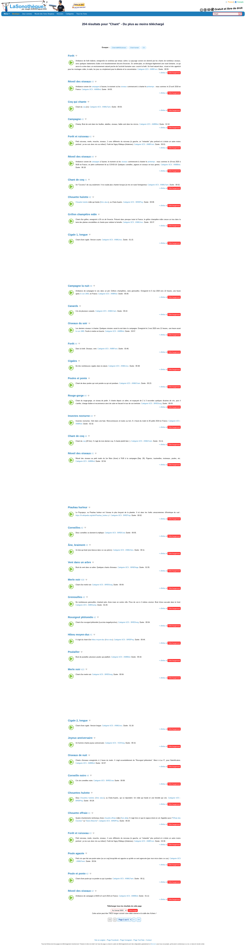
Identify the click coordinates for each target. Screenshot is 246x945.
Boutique (15, 14)
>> (139, 920)
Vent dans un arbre (79, 562)
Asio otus (108, 640)
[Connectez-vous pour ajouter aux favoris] (76, 55)
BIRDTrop (127, 515)
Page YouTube (139, 940)
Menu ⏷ (7, 14)
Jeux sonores (27, 14)
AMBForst (153, 69)
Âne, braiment (78, 545)
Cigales (72, 360)
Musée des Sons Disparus (44, 14)
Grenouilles (76, 597)
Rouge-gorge (77, 395)
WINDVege (134, 567)
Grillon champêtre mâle (82, 214)
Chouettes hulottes (87, 798)
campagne (95, 87)
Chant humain (134, 47)
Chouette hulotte (79, 197)
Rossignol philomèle (82, 617)
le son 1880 (80, 331)
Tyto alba (124, 818)
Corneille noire (78, 775)
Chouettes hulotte (79, 792)
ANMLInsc (139, 222)
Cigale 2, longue (78, 720)
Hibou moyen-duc (80, 634)
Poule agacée (76, 853)
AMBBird (97, 89)
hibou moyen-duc (98, 640)
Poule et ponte (78, 873)
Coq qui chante (77, 101)
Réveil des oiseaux (81, 81)
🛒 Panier (229, 2)
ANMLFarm (106, 107)
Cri (144, 47)
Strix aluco (104, 202)
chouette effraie (110, 818)
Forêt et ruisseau (79, 136)
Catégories (70, 14)
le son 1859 (84, 294)
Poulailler (74, 651)
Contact (149, 940)
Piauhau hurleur (77, 507)
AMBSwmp (92, 605)
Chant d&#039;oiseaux (119, 47)
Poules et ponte (77, 378)
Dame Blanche (91, 821)
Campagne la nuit (80, 285)
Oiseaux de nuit (77, 755)
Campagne (76, 119)
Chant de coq (77, 179)
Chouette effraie (79, 813)
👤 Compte (239, 2)
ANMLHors (129, 550)
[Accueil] (123, 6)
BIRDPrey (139, 202)
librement (153, 944)
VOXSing (121, 743)
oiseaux (124, 87)
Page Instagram (126, 940)
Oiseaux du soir (77, 323)
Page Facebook (113, 940)
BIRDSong (158, 403)
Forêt (71, 55)
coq (84, 107)
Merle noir (76, 579)
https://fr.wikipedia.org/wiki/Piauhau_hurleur (92, 515)
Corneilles (75, 527)
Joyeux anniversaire (80, 737)
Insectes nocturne (80, 415)
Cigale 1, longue (78, 234)
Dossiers (60, 14)
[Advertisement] (123, 36)
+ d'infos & (169, 73)
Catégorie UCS (142, 69)
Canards (73, 306)
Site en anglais (99, 940)
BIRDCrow (121, 533)
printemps (150, 87)
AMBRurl (114, 294)
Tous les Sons (81, 14)
